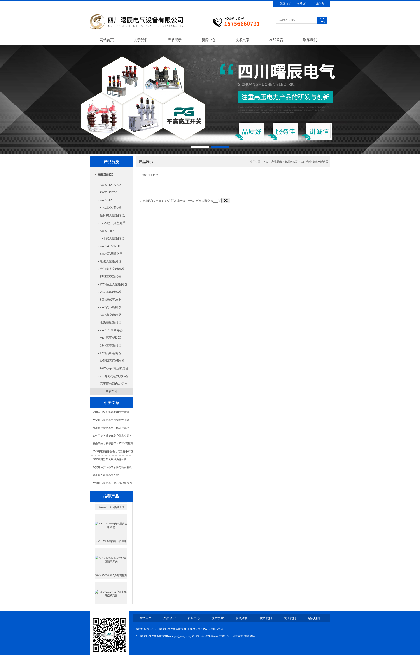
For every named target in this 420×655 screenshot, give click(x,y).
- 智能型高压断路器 (111, 360)
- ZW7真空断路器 (109, 315)
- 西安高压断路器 (109, 292)
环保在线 (238, 636)
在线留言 (318, 3)
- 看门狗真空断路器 (111, 269)
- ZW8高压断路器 (109, 307)
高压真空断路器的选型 (106, 475)
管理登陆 (249, 636)
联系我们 (302, 3)
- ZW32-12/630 (107, 192)
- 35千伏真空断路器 (111, 238)
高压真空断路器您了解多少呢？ (111, 427)
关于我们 (141, 40)
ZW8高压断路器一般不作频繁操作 (112, 482)
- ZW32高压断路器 (110, 330)
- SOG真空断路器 (109, 207)
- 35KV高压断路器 (110, 253)
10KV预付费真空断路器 (314, 161)
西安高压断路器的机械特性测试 (111, 420)
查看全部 (111, 391)
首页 (265, 161)
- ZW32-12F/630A (109, 184)
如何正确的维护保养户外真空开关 (112, 435)
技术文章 (242, 40)
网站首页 (107, 40)
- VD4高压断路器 (109, 338)
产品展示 (175, 40)
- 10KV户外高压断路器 (113, 368)
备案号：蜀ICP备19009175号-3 (205, 629)
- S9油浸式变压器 (109, 299)
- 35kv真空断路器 (109, 345)
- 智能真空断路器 (109, 276)
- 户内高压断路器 (109, 353)
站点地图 (314, 618)
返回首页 (285, 3)
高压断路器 (105, 174)
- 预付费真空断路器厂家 (109, 216)
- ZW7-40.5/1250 (109, 246)
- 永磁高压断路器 (109, 322)
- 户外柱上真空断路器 (112, 284)
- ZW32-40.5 (106, 230)
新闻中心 (208, 40)
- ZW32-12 (105, 200)
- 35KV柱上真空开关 (112, 223)
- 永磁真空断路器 (109, 261)
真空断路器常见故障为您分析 (110, 459)
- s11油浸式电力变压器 (113, 376)
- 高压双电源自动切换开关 (109, 385)
